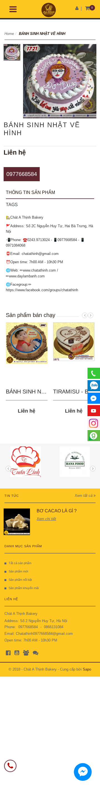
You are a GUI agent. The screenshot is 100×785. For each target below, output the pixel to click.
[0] (87, 8)
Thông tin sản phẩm (30, 192)
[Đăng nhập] (76, 8)
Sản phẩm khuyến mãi (24, 588)
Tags (12, 204)
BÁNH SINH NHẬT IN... (35, 391)
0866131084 (53, 627)
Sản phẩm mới (18, 571)
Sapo (87, 669)
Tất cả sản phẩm (20, 563)
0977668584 (21, 174)
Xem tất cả (84, 495)
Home (9, 34)
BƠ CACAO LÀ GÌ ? (57, 510)
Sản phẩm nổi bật (20, 579)
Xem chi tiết (46, 519)
